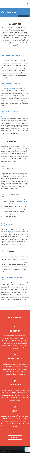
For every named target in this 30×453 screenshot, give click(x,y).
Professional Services (13, 55)
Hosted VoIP (10, 224)
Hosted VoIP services (13, 231)
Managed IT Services (13, 84)
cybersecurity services (22, 284)
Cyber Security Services (14, 278)
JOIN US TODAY (15, 437)
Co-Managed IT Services (14, 112)
